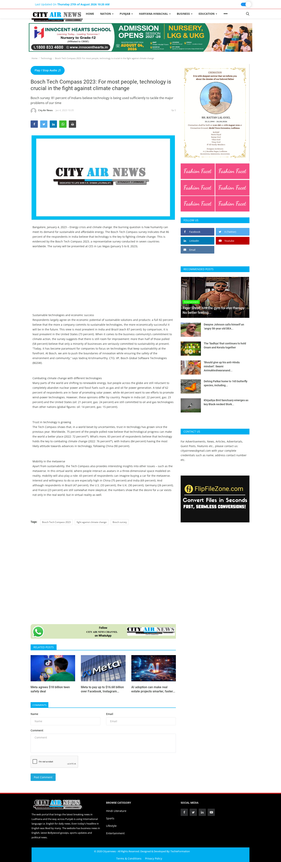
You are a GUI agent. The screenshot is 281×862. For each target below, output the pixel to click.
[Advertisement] (103, 286)
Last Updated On (72, 4)
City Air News (45, 110)
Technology (46, 58)
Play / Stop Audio (46, 70)
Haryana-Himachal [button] (154, 13)
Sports (110, 818)
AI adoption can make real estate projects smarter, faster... (153, 689)
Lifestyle (111, 826)
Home (90, 13)
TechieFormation (180, 851)
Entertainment (115, 833)
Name (34, 714)
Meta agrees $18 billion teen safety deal (50, 689)
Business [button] (184, 13)
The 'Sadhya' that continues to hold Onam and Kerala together (225, 345)
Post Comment (43, 777)
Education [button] (207, 13)
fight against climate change (92, 522)
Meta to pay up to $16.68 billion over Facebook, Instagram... (102, 689)
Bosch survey (120, 522)
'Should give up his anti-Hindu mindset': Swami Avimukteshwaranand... (222, 366)
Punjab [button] (125, 13)
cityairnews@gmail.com (196, 450)
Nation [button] (106, 13)
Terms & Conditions (128, 858)
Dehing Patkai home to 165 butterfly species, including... (225, 383)
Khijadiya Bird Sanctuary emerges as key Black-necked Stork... (226, 402)
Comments (39, 705)
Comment (37, 730)
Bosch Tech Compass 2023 (56, 522)
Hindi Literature (116, 811)
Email (109, 714)
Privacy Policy (153, 858)
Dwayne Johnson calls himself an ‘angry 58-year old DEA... (224, 326)
